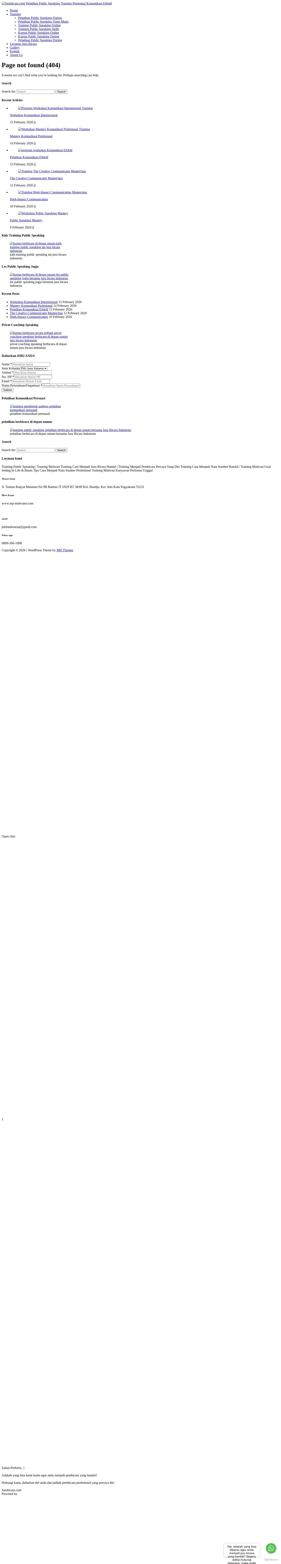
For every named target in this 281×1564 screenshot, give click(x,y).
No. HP (8, 377)
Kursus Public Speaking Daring (38, 36)
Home (14, 10)
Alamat (8, 372)
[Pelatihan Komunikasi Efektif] (45, 150)
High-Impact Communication (29, 199)
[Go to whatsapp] (271, 1548)
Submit (7, 390)
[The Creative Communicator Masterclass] (52, 171)
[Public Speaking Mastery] (43, 213)
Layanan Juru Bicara (23, 44)
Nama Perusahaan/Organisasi (22, 385)
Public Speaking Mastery (26, 220)
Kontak (15, 51)
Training (15, 14)
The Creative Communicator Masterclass (36, 178)
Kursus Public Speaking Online (38, 32)
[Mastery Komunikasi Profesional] (54, 129)
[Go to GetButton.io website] (271, 1559)
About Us (16, 55)
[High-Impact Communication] (52, 192)
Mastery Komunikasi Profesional (31, 136)
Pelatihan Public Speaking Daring (40, 18)
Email (7, 381)
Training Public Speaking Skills (38, 29)
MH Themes (65, 550)
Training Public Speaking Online (39, 25)
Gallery (15, 47)
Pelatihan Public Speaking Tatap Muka (43, 21)
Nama (7, 364)
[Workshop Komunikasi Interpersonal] (55, 108)
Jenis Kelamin (11, 368)
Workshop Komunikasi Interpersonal (34, 115)
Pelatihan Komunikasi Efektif (29, 157)
